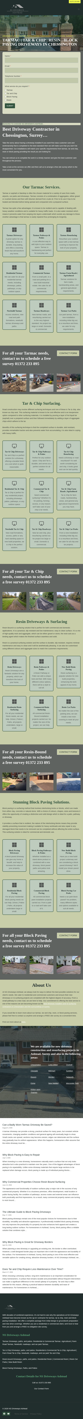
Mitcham (51, 1071)
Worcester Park (72, 1083)
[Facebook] (4, 1414)
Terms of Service (21, 1414)
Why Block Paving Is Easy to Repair (21, 1154)
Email (8, 66)
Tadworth (69, 1077)
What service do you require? (17, 86)
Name (8, 56)
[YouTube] (8, 1414)
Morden (51, 1077)
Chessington (36, 1065)
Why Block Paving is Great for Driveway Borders (27, 1242)
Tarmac (10, 90)
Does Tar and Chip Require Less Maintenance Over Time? (32, 1269)
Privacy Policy (36, 1414)
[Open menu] (79, 9)
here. (23, 1022)
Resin (9, 100)
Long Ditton (53, 1065)
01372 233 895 (75, 1)
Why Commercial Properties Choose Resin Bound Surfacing (33, 1182)
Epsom (33, 1077)
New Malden (53, 1083)
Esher (33, 1083)
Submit (9, 106)
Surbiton (69, 1071)
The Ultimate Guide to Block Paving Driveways (26, 1212)
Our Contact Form (41, 1389)
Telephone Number (13, 76)
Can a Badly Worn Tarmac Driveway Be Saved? (27, 1124)
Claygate (34, 1071)
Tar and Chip (12, 93)
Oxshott (69, 1065)
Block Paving (12, 97)
